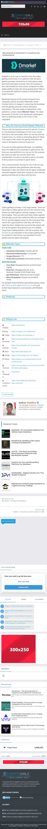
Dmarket (5, 233)
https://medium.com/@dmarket (23, 331)
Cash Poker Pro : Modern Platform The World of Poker (18, 617)
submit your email (28, 285)
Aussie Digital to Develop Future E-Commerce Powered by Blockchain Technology (18, 627)
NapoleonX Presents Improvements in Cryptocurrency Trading (28, 485)
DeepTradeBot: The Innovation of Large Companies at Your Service (27, 703)
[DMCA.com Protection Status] (10, 797)
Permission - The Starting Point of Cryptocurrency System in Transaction (26, 692)
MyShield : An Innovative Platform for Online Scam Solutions (28, 431)
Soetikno (31, 403)
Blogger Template (17, 826)
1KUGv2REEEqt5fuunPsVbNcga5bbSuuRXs (22, 810)
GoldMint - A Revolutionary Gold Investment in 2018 (28, 512)
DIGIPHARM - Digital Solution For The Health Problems (28, 474)
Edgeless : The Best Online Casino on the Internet (18, 606)
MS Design (34, 826)
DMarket (41, 129)
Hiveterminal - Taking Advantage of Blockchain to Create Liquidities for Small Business (18, 622)
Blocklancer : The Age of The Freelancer (14, 501)
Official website (11, 285)
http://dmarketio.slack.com (21, 351)
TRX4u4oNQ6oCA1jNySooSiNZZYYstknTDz (22, 817)
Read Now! (16, 372)
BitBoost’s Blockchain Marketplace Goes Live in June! (18, 611)
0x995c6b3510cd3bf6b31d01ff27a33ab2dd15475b (24, 813)
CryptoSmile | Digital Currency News (25, 824)
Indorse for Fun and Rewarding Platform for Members (25, 463)
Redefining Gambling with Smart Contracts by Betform (26, 442)
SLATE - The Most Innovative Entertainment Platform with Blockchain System (24, 453)
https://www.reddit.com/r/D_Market (25, 355)
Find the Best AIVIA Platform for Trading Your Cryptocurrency (28, 3)
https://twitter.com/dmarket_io (23, 335)
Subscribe (23, 587)
